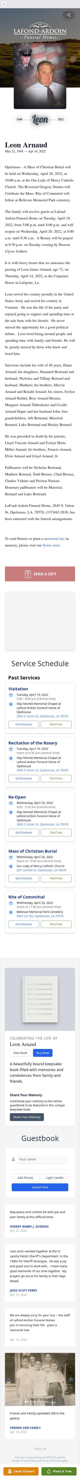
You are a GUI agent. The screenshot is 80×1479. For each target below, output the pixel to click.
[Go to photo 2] (28, 1402)
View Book (20, 1053)
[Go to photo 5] (35, 1402)
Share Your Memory (26, 1117)
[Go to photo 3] (30, 1402)
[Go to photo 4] (33, 1402)
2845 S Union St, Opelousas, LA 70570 (42, 716)
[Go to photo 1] (26, 1402)
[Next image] (71, 1379)
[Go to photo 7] (40, 1402)
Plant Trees (56, 724)
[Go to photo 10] (48, 1402)
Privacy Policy (28, 1460)
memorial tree (54, 538)
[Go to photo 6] (38, 1402)
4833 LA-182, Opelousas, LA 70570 (40, 916)
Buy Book (43, 1053)
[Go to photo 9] (45, 1402)
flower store (51, 545)
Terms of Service (51, 1460)
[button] (40, 1379)
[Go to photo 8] (43, 1402)
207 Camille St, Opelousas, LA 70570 (41, 870)
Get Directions (24, 724)
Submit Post (40, 1187)
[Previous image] (9, 1379)
